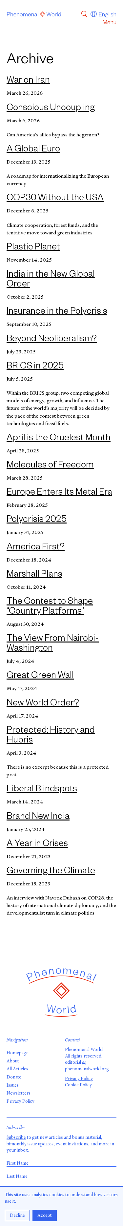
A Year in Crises (37, 845)
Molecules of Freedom (50, 466)
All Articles (17, 1069)
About (13, 1061)
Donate (14, 1077)
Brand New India (38, 817)
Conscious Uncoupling (51, 109)
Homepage (18, 1053)
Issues (13, 1085)
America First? (36, 548)
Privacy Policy (20, 1101)
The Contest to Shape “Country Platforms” (50, 607)
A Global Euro (33, 150)
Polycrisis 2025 (37, 520)
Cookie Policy (78, 1085)
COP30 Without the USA (55, 199)
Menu (109, 23)
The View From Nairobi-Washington (53, 644)
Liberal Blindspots (42, 790)
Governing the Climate (51, 872)
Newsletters (19, 1093)
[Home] (34, 15)
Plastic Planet (33, 248)
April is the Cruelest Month (59, 439)
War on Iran (28, 81)
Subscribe (16, 1137)
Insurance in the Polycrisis (57, 312)
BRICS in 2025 (35, 367)
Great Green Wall (40, 677)
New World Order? (43, 704)
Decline (17, 1215)
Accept (44, 1215)
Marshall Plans (34, 575)
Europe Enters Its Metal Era (59, 493)
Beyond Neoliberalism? (52, 340)
